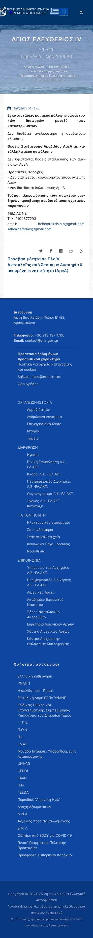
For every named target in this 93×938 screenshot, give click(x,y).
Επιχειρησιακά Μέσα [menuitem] (44, 424)
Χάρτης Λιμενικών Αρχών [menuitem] (48, 631)
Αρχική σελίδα (34, 67)
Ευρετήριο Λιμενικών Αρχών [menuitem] (50, 624)
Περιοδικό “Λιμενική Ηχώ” (39, 799)
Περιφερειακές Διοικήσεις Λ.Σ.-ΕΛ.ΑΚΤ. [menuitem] (49, 484)
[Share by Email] (71, 251)
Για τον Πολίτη (59, 67)
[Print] (81, 251)
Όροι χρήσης (28, 384)
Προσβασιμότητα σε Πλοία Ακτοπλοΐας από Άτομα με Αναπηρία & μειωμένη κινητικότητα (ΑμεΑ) (45, 264)
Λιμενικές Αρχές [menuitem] (41, 592)
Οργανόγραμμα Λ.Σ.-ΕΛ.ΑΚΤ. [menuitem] (50, 494)
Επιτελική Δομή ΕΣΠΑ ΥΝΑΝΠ (42, 698)
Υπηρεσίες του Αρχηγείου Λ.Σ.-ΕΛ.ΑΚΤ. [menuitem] (48, 570)
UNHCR (24, 763)
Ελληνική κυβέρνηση (35, 676)
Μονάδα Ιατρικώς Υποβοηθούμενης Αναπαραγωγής (47, 753)
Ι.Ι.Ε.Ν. (23, 722)
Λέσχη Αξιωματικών (34, 807)
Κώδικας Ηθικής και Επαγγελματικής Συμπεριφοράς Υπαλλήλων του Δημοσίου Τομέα (44, 710)
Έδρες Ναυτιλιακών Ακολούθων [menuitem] (43, 614)
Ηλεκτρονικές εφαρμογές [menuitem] (48, 522)
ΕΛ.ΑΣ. (23, 744)
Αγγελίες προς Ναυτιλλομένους (44, 821)
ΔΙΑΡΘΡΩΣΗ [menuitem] (28, 447)
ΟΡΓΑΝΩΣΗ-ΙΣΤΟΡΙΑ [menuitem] (35, 402)
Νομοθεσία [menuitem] (36, 551)
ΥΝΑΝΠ (24, 683)
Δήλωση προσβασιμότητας (39, 376)
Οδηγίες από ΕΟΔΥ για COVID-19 (45, 835)
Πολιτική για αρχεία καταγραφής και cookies (45, 366)
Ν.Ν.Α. (23, 814)
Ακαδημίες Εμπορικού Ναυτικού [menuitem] (45, 602)
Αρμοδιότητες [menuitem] (38, 409)
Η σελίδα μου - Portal (35, 690)
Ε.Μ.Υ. (23, 828)
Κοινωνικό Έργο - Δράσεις (49, 71)
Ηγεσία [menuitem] (33, 454)
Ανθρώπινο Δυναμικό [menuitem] (44, 417)
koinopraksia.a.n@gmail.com (61, 224)
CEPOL (23, 771)
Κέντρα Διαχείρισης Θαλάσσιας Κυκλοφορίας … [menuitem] (50, 641)
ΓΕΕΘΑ (23, 792)
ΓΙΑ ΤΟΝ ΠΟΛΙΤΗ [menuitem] (32, 515)
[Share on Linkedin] (61, 251)
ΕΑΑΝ (22, 778)
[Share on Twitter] (41, 251)
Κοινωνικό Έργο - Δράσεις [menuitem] (48, 544)
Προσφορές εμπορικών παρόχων (45, 855)
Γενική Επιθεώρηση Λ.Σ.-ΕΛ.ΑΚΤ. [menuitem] (47, 464)
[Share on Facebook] (51, 251)
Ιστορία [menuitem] (33, 431)
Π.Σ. (21, 737)
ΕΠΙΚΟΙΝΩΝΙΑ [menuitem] (29, 560)
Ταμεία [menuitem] (33, 438)
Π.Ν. (21, 785)
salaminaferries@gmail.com (29, 229)
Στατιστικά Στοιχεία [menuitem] (43, 537)
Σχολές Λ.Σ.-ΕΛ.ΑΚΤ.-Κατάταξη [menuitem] (44, 503)
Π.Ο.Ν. (23, 730)
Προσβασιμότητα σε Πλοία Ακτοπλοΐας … (49, 76)
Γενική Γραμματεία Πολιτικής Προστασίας (42, 845)
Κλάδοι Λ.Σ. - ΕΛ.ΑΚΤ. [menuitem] (44, 474)
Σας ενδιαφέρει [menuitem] (40, 529)
